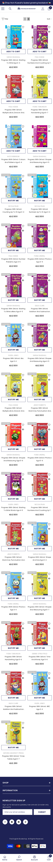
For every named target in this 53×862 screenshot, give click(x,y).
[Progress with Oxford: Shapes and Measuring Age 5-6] (13, 434)
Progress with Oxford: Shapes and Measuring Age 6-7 (40, 608)
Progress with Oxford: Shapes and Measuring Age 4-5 (40, 160)
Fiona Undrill (39, 256)
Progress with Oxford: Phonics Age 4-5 (40, 260)
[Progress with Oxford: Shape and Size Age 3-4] (40, 534)
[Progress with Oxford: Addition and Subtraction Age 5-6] (13, 683)
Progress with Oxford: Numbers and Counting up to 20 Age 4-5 (40, 61)
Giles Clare (40, 306)
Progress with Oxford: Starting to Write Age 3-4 (13, 61)
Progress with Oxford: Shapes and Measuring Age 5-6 (13, 459)
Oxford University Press (13, 753)
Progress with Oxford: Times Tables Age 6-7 (13, 757)
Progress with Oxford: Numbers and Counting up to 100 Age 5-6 (40, 509)
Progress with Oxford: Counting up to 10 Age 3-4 (13, 210)
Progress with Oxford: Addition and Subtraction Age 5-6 (13, 708)
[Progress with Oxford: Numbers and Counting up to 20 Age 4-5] (40, 37)
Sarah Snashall (13, 57)
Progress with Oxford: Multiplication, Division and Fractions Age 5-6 (13, 111)
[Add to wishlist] (23, 27)
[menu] (2, 8)
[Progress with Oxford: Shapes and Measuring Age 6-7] (40, 583)
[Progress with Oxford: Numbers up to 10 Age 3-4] (40, 186)
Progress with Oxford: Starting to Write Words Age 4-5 (13, 508)
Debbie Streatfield (39, 654)
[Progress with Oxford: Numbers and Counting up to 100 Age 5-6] (40, 484)
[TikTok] (18, 821)
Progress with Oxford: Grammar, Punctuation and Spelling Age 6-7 (39, 409)
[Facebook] (5, 821)
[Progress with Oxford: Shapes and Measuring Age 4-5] (40, 136)
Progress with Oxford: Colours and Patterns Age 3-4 (13, 160)
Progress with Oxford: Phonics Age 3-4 (13, 608)
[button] (25, 19)
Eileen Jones (13, 355)
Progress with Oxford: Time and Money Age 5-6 (39, 658)
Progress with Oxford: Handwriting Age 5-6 (13, 658)
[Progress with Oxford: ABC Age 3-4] (40, 683)
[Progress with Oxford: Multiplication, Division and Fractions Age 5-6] (13, 86)
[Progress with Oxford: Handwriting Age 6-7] (40, 86)
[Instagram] (11, 821)
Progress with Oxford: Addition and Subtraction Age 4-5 (39, 310)
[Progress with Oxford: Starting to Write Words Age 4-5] (13, 484)
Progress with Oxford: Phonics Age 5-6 (40, 459)
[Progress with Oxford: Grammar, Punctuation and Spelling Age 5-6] (13, 534)
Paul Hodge (39, 57)
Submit (42, 812)
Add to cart (13, 51)
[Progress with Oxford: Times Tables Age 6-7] (13, 733)
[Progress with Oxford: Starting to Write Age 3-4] (13, 37)
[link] (19, 857)
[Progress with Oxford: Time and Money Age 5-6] (40, 633)
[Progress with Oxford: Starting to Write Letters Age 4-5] (13, 285)
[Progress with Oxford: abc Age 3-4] (13, 335)
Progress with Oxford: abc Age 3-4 (13, 359)
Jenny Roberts (39, 405)
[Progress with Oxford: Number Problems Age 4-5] (13, 236)
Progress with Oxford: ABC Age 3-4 (39, 707)
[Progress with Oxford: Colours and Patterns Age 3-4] (13, 136)
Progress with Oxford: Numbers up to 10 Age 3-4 (39, 210)
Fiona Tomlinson (40, 107)
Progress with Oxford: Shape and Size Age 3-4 (39, 558)
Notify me (13, 200)
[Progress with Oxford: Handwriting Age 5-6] (13, 633)
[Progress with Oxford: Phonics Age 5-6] (40, 434)
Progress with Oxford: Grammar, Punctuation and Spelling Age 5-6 (13, 558)
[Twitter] (25, 821)
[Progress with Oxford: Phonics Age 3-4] (13, 583)
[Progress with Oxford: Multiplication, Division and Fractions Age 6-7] (13, 385)
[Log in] (42, 8)
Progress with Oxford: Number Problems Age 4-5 (13, 260)
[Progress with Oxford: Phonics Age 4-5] (40, 236)
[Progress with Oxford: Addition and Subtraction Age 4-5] (40, 285)
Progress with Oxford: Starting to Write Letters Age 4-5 (13, 310)
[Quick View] (23, 32)
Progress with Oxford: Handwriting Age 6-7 (39, 111)
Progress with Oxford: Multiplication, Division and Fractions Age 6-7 (13, 409)
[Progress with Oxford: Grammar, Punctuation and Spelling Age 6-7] (40, 385)
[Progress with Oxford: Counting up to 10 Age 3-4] (13, 186)
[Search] (10, 8)
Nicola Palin (13, 206)
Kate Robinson (13, 156)
